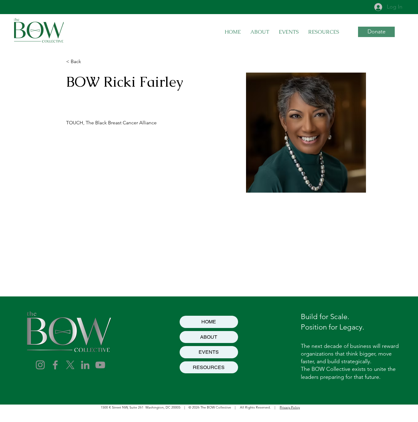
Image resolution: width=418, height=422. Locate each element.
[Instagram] (40, 365)
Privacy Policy (290, 407)
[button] (288, 32)
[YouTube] (100, 365)
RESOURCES (209, 367)
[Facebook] (55, 365)
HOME (208, 322)
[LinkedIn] (85, 365)
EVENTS (209, 352)
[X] (70, 365)
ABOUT (208, 337)
